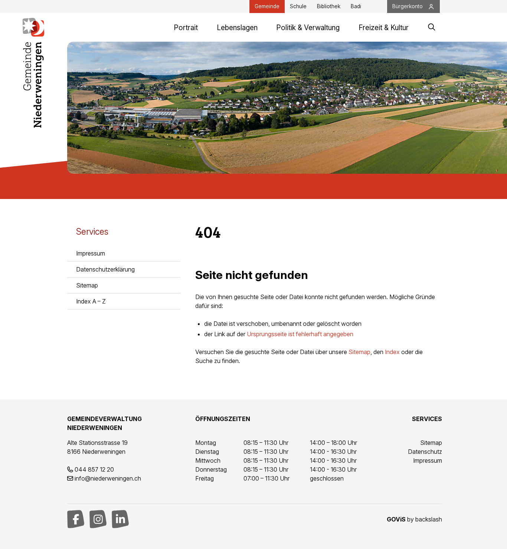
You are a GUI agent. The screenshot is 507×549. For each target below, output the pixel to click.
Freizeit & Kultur (384, 27)
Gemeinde (267, 6)
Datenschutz (425, 451)
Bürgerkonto (407, 6)
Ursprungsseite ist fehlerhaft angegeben (300, 334)
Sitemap (87, 285)
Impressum (90, 253)
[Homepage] (33, 27)
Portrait (186, 27)
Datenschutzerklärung (105, 269)
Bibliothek (328, 6)
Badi (356, 6)
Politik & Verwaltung (308, 27)
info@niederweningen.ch (108, 478)
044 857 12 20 (94, 469)
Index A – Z (91, 301)
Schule (298, 6)
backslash (428, 519)
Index (392, 352)
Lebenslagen (237, 27)
